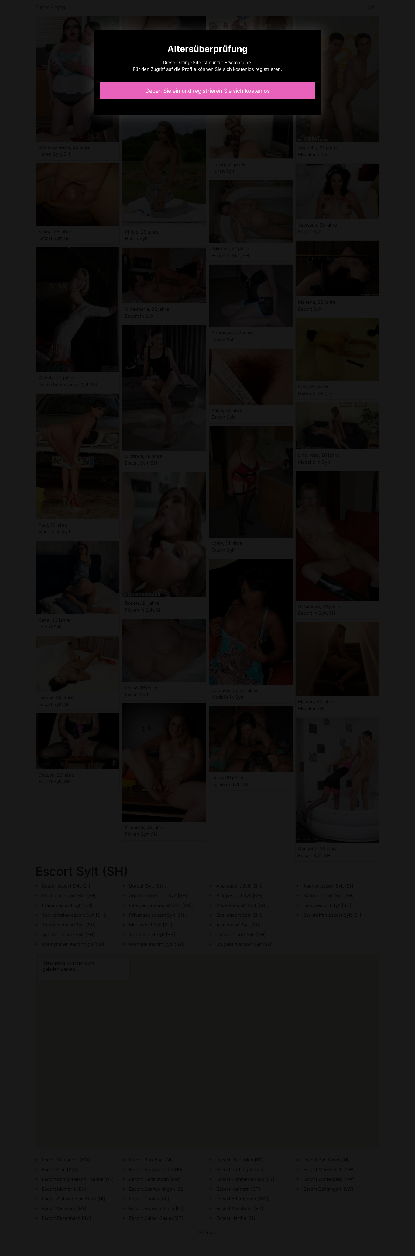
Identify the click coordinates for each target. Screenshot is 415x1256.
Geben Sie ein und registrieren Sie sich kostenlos (207, 91)
